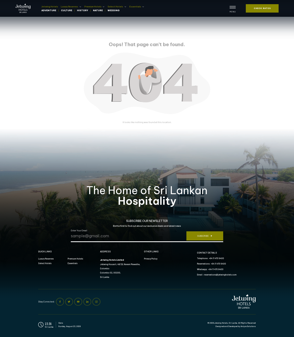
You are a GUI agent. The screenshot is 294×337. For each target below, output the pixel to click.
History (82, 10)
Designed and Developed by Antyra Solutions (235, 326)
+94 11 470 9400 (216, 258)
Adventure (48, 10)
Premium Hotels (92, 6)
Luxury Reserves (69, 6)
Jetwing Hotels (49, 6)
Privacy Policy (150, 258)
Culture (66, 10)
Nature (98, 10)
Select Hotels (115, 6)
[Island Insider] (23, 8)
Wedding (114, 10)
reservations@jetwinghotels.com (220, 274)
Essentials (135, 6)
